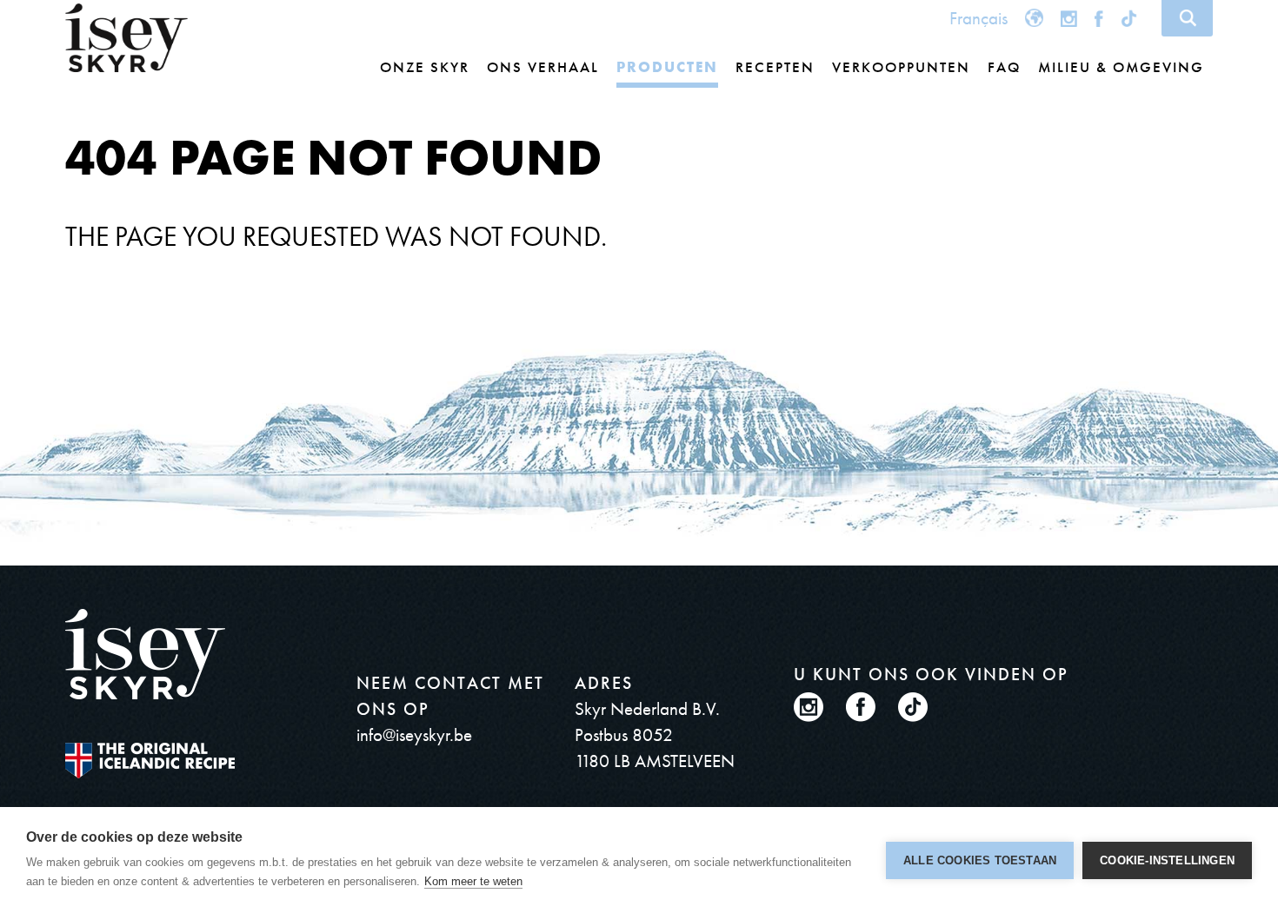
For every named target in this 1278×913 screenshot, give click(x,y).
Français (978, 18)
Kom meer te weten (473, 881)
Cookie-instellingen (1167, 860)
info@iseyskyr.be (414, 734)
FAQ (1004, 66)
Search (1187, 18)
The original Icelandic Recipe (150, 760)
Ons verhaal (543, 66)
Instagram (1069, 18)
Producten (667, 66)
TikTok (1131, 18)
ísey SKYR (126, 38)
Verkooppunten (901, 66)
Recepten (775, 66)
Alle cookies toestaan (979, 860)
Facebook (1099, 18)
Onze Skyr (424, 66)
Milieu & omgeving (1121, 66)
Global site (1034, 18)
